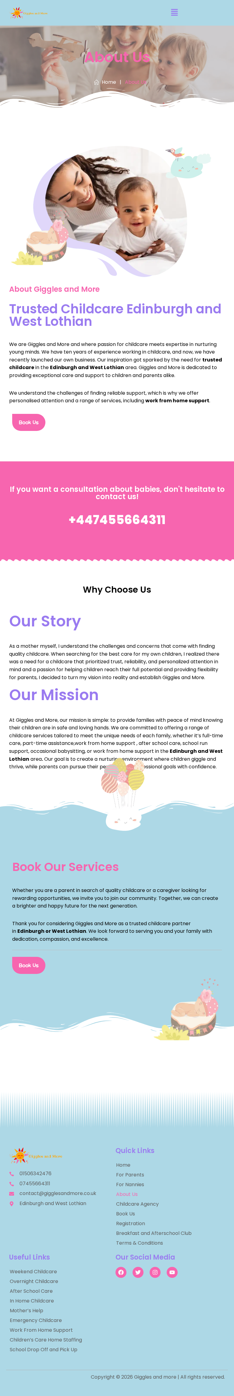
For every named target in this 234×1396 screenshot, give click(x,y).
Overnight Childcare (34, 1281)
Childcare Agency (137, 1203)
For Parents (130, 1174)
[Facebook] (120, 1272)
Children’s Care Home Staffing (46, 1339)
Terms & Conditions (139, 1242)
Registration (130, 1223)
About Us (127, 1194)
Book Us (125, 1213)
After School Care (31, 1291)
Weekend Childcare (33, 1271)
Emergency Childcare (36, 1320)
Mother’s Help (26, 1310)
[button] (174, 12)
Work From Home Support (41, 1330)
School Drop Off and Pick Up (43, 1349)
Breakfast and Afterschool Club (154, 1233)
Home (123, 1165)
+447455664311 (117, 519)
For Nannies (130, 1184)
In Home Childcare (32, 1300)
